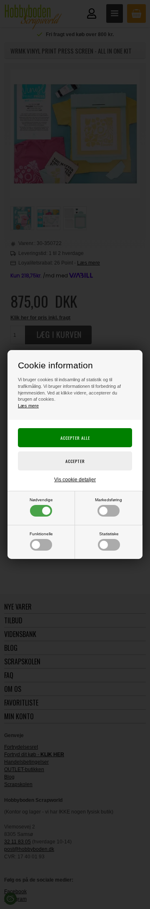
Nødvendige (41, 499)
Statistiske (109, 534)
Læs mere (28, 405)
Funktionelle (41, 534)
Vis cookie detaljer (75, 480)
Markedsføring (108, 499)
